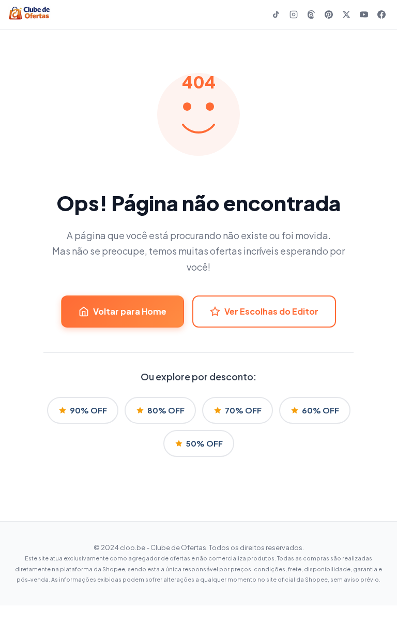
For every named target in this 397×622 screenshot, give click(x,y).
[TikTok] (276, 14)
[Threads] (311, 14)
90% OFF (88, 410)
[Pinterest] (329, 14)
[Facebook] (381, 14)
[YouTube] (364, 14)
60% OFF (320, 410)
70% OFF (243, 410)
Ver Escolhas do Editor (271, 311)
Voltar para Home (129, 311)
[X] (346, 14)
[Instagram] (293, 14)
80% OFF (166, 410)
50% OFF (204, 443)
